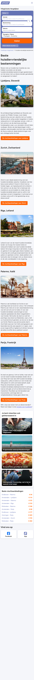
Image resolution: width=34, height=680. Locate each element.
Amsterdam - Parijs (8, 509)
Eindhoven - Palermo (8, 494)
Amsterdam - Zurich (8, 518)
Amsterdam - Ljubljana (9, 497)
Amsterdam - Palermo (9, 500)
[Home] (5, 3)
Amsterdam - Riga (8, 503)
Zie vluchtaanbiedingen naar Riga (13, 264)
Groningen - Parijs (7, 515)
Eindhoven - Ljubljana (9, 512)
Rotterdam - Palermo (8, 506)
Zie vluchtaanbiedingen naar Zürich (14, 203)
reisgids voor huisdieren (24, 407)
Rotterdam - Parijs (7, 521)
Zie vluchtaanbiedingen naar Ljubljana (15, 138)
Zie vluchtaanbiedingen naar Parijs (13, 400)
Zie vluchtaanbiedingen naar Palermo (14, 335)
